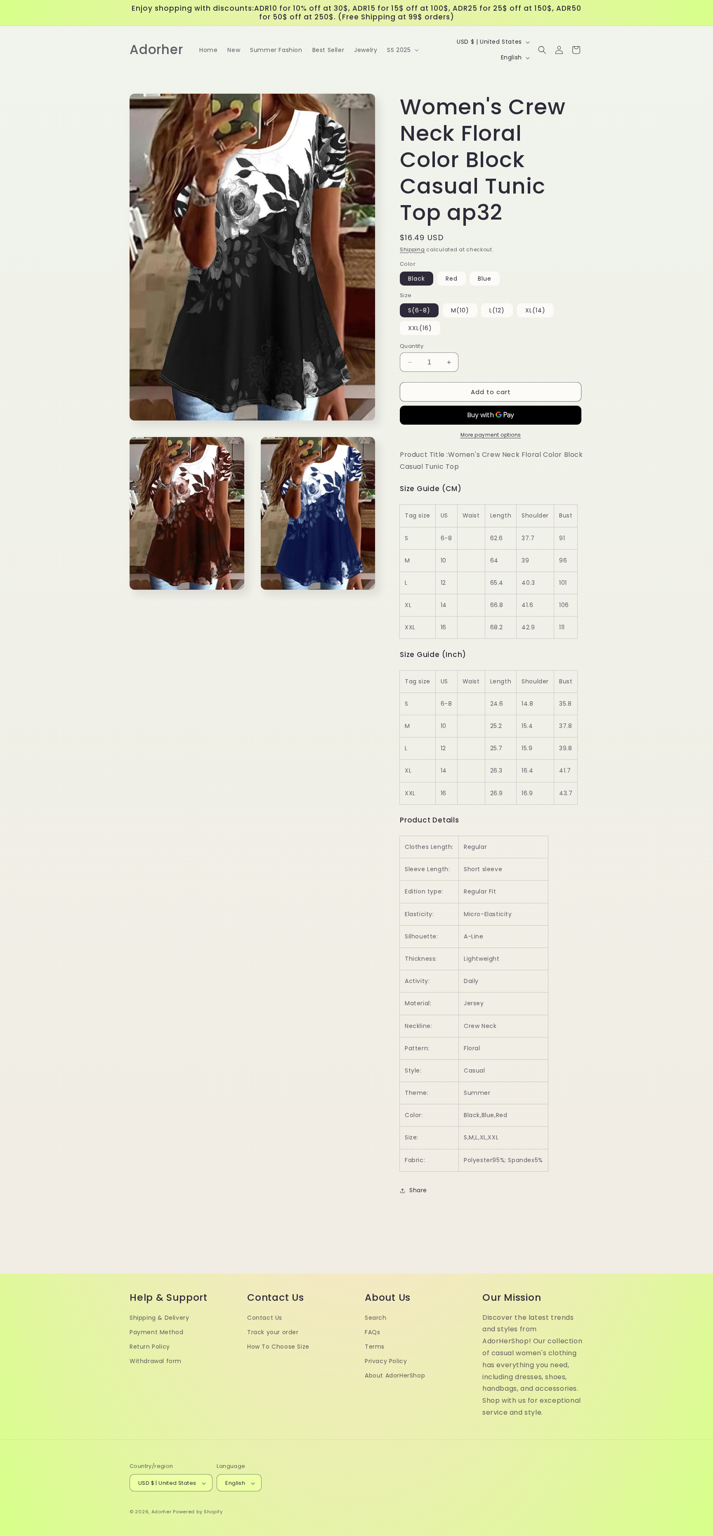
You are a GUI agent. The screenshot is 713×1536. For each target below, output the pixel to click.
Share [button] (418, 1190)
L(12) (497, 310)
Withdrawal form (156, 1361)
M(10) (460, 310)
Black (416, 278)
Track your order (273, 1332)
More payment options (490, 434)
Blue (484, 278)
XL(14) (535, 310)
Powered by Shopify (198, 1512)
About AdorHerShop (395, 1376)
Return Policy (150, 1346)
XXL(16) (420, 328)
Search (376, 1318)
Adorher (161, 1512)
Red (452, 278)
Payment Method (156, 1332)
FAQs (372, 1332)
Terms (375, 1346)
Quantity (411, 346)
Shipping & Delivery (159, 1318)
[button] (402, 50)
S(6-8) (419, 310)
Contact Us (264, 1318)
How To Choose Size (278, 1346)
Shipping (412, 249)
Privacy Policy (386, 1361)
